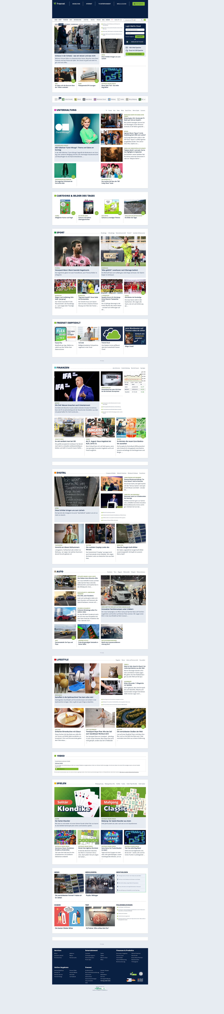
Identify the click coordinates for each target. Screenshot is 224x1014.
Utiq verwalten (89, 980)
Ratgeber (118, 660)
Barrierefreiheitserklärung (92, 972)
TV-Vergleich (135, 961)
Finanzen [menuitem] (65, 20)
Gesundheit (142, 660)
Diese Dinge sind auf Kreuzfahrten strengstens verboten (113, 699)
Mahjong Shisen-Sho (110, 783)
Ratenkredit (135, 955)
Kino (114, 110)
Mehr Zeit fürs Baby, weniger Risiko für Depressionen (128, 883)
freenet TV (57, 972)
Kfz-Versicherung (120, 961)
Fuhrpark (133, 571)
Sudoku (123, 783)
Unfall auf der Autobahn (122, 913)
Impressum (88, 974)
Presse (102, 972)
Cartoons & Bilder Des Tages (76, 195)
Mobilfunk (76, 4)
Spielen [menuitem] (98, 20)
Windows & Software (133, 473)
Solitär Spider (142, 783)
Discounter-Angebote (121, 953)
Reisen (123, 660)
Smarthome (142, 473)
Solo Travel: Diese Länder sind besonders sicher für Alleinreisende (115, 704)
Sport (60, 232)
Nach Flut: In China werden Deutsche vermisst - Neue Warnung (112, 28)
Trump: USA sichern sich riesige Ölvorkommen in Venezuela (130, 886)
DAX (126, 387)
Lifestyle (63, 659)
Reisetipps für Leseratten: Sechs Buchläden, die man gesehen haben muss (116, 702)
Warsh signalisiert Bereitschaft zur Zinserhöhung (112, 406)
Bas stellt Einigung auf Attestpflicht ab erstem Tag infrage (129, 890)
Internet (89, 4)
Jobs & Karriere (116, 367)
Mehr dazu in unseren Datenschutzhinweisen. (129, 772)
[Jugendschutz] (100, 988)
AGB (86, 982)
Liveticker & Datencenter (139, 232)
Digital (61, 472)
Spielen (61, 783)
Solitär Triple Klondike (132, 783)
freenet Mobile (73, 972)
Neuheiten (109, 571)
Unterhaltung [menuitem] (77, 20)
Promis (110, 110)
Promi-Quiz (88, 959)
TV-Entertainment (105, 4)
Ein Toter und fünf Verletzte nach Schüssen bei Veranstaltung (111, 24)
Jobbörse (72, 953)
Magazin (120, 571)
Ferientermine (58, 957)
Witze (122, 110)
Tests (115, 571)
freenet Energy (58, 976)
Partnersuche (73, 957)
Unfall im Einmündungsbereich (124, 916)
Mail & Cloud (121, 4)
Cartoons (143, 110)
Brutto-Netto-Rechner (137, 957)
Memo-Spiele (136, 110)
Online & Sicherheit (121, 473)
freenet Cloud (119, 955)
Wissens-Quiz (104, 957)
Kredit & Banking (126, 367)
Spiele (102, 953)
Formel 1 (129, 232)
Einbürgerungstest (90, 955)
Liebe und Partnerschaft (132, 660)
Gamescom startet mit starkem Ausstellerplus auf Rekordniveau (114, 515)
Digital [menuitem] (93, 20)
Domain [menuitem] (108, 20)
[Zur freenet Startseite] (59, 3)
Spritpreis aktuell (58, 955)
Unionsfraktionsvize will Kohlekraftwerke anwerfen (112, 409)
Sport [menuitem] (60, 20)
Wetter (71, 955)
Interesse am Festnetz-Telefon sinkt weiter (110, 520)
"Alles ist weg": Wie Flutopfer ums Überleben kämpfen (112, 31)
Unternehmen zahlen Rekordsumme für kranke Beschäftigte (111, 403)
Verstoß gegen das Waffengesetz (124, 907)
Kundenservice (89, 970)
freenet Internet (58, 974)
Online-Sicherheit (136, 953)
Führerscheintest (141, 571)
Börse (55, 953)
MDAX (127, 389)
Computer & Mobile (111, 473)
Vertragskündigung (105, 978)
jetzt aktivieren (61, 769)
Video (118, 110)
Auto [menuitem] (71, 20)
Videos (102, 955)
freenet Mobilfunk (59, 970)
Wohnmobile (126, 571)
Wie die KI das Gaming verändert (109, 512)
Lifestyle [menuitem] (86, 20)
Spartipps (143, 367)
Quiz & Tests (128, 110)
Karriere (103, 976)
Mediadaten (104, 974)
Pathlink (118, 783)
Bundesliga (103, 232)
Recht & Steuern (135, 367)
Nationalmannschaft (121, 232)
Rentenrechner (135, 959)
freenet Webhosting (121, 959)
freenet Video (73, 970)
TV (106, 110)
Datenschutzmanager (91, 978)
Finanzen (63, 367)
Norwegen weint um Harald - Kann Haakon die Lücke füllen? (130, 875)
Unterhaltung (66, 110)
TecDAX (127, 392)
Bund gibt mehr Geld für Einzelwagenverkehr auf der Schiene (112, 412)
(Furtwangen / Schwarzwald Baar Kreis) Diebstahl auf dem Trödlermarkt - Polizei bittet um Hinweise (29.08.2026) (131, 910)
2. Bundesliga (111, 232)
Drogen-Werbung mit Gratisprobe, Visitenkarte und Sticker (112, 34)
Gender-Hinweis (105, 970)
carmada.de (73, 976)
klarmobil (72, 974)
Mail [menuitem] (103, 20)
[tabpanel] (76, 42)
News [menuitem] (56, 20)
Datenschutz (88, 976)
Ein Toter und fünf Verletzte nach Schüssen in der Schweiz (129, 879)
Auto (60, 571)
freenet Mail (119, 957)
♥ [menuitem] (112, 20)
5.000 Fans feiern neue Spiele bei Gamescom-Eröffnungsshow (114, 517)
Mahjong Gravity (99, 783)
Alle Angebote (139, 4)
